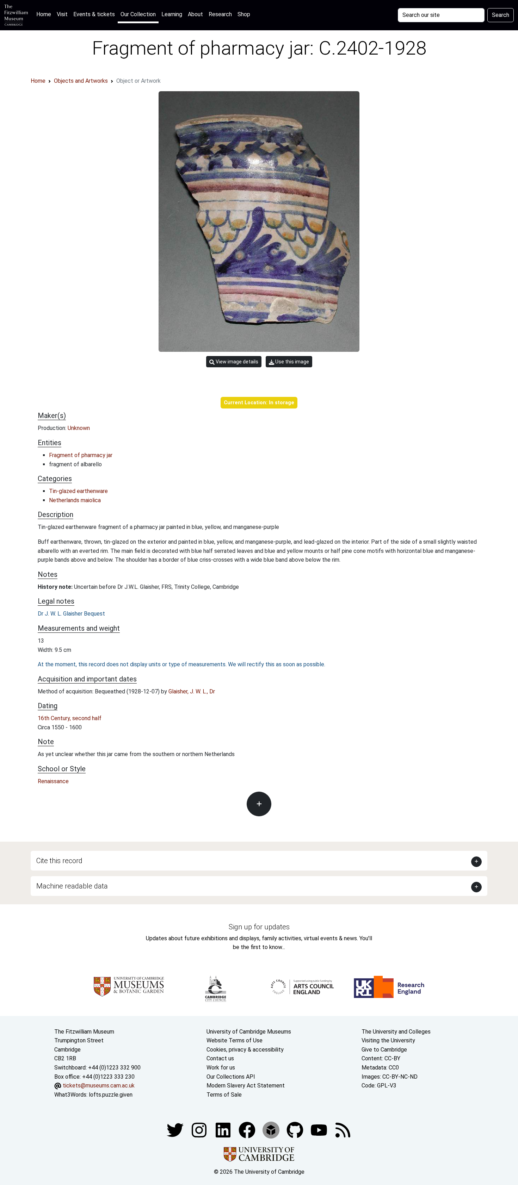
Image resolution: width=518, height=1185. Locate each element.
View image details (236, 361)
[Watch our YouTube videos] (320, 1130)
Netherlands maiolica (75, 500)
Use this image (291, 361)
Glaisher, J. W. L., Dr (191, 691)
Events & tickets (94, 14)
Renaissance (53, 781)
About (195, 14)
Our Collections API (230, 1076)
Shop (244, 14)
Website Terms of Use (234, 1040)
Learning (171, 14)
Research (220, 14)
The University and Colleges (396, 1031)
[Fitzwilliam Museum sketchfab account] (272, 1130)
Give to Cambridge (384, 1049)
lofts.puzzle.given (110, 1094)
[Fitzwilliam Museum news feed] (343, 1130)
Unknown (79, 428)
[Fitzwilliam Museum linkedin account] (248, 1130)
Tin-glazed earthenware (78, 491)
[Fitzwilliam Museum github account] (296, 1130)
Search (500, 15)
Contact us (220, 1058)
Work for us (220, 1067)
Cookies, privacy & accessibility (245, 1049)
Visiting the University (388, 1040)
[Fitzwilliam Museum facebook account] (224, 1130)
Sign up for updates (259, 927)
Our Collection (138, 14)
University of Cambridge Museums (248, 1031)
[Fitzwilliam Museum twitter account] (176, 1130)
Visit (62, 14)
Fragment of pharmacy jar (80, 455)
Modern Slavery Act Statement (245, 1085)
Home (45, 14)
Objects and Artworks (81, 80)
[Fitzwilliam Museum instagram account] (200, 1130)
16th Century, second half (69, 718)
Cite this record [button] (59, 860)
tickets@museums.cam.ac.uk (99, 1085)
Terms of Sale (224, 1094)
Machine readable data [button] (72, 886)
